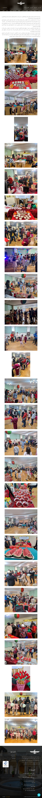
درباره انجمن (13, 756)
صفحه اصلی (39, 11)
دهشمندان (14, 10)
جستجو (31, 7)
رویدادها (31, 10)
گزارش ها (27, 11)
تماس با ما (3, 11)
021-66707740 (5, 7)
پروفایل (35, 7)
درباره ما (35, 11)
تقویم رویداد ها (26, 7)
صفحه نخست (13, 755)
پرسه (10, 10)
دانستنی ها (23, 11)
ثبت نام (39, 7)
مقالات (19, 10)
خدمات (7, 10)
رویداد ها (13, 758)
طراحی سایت (8, 796)
